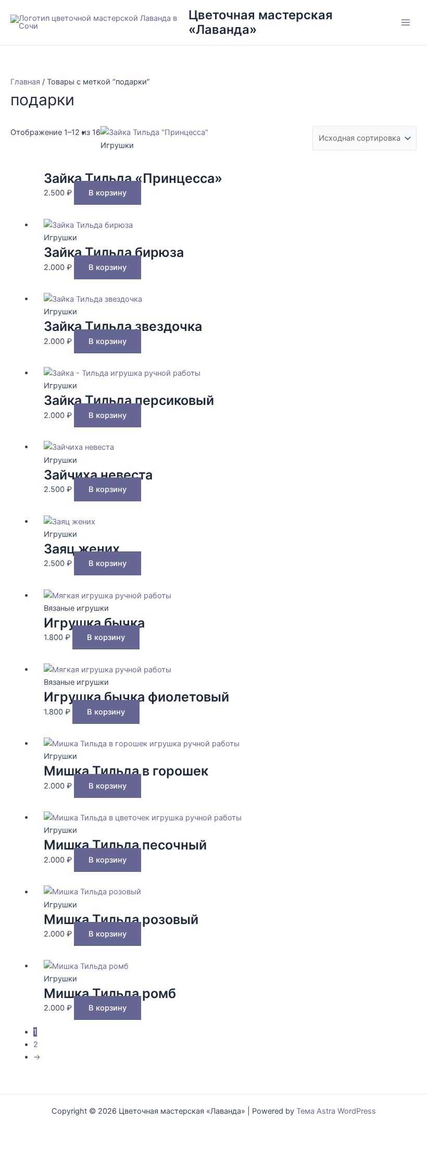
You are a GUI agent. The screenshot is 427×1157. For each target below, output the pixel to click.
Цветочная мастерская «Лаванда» (261, 22)
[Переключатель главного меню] (406, 22)
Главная (25, 82)
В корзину (108, 193)
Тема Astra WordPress (336, 1111)
